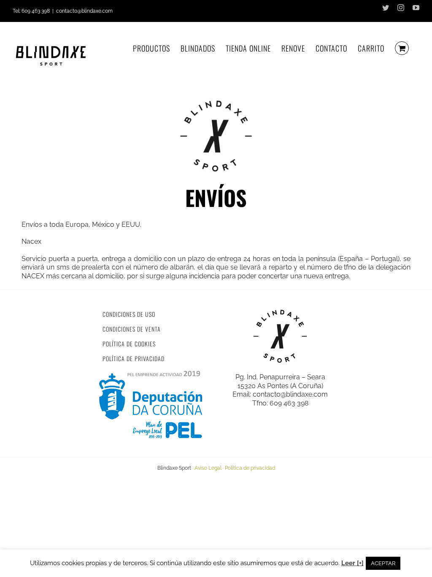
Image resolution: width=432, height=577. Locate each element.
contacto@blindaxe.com (84, 11)
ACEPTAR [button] (383, 563)
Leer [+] (352, 563)
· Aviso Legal (206, 468)
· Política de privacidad (249, 468)
